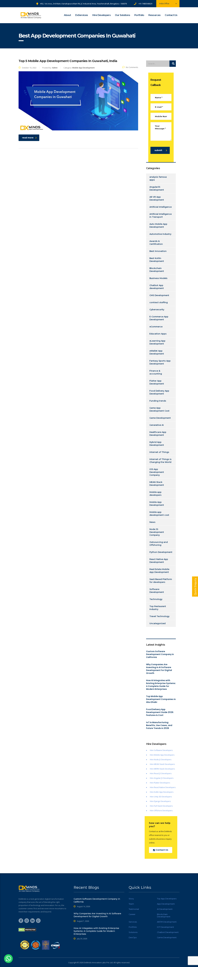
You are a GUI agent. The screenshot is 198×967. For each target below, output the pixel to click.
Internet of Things (159, 452)
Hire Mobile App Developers (162, 755)
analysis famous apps (158, 178)
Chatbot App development (156, 287)
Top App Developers (166, 898)
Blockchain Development (156, 269)
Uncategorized (157, 623)
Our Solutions (122, 15)
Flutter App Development (156, 382)
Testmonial (134, 909)
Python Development (160, 552)
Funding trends (157, 401)
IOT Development (165, 927)
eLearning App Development (157, 342)
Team (131, 904)
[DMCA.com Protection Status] (27, 929)
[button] (8, 958)
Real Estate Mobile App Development (159, 570)
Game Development (160, 418)
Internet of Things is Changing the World (160, 460)
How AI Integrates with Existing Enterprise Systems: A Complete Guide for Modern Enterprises (161, 685)
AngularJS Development (156, 188)
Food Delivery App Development (159, 392)
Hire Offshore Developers (161, 810)
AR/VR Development (167, 922)
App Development (166, 904)
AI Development (164, 909)
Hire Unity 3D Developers (161, 796)
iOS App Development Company (156, 472)
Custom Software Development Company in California (160, 654)
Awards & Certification (156, 242)
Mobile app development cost (159, 513)
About (67, 15)
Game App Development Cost (159, 409)
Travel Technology (159, 616)
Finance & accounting (155, 372)
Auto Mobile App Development (158, 225)
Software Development (156, 590)
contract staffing (158, 302)
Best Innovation (158, 251)
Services (133, 922)
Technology (155, 599)
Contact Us (171, 15)
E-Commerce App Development (158, 318)
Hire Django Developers (160, 801)
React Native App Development (158, 560)
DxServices (81, 15)
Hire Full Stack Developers (161, 806)
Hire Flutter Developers (160, 782)
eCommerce (155, 326)
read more (27, 137)
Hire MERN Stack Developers (162, 768)
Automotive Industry (160, 234)
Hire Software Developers (161, 750)
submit (158, 150)
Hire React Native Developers (163, 787)
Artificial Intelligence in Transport (160, 215)
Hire (152, 759)
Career (132, 914)
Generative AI (156, 425)
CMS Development (159, 295)
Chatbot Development (168, 932)
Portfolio (139, 15)
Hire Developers (101, 15)
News (152, 522)
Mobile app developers (155, 493)
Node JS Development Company (156, 532)
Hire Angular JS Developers (162, 778)
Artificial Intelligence (160, 207)
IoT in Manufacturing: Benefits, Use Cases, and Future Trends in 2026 (159, 725)
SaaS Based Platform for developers (160, 580)
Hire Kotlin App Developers (162, 792)
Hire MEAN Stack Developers (162, 764)
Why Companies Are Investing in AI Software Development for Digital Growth (159, 669)
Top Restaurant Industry (157, 608)
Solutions (133, 932)
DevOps (133, 937)
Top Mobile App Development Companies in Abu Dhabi (161, 699)
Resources (154, 15)
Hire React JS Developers (161, 773)
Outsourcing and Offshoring (158, 543)
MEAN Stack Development (156, 483)
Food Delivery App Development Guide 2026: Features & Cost (160, 712)
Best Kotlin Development (156, 259)
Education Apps (158, 333)
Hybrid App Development (156, 443)
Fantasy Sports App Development (160, 362)
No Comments (132, 67)
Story (131, 898)
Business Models (158, 278)
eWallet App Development (156, 352)
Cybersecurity (156, 309)
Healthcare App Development (157, 433)
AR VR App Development (156, 198)
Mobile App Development (156, 503)
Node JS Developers (162, 759)
